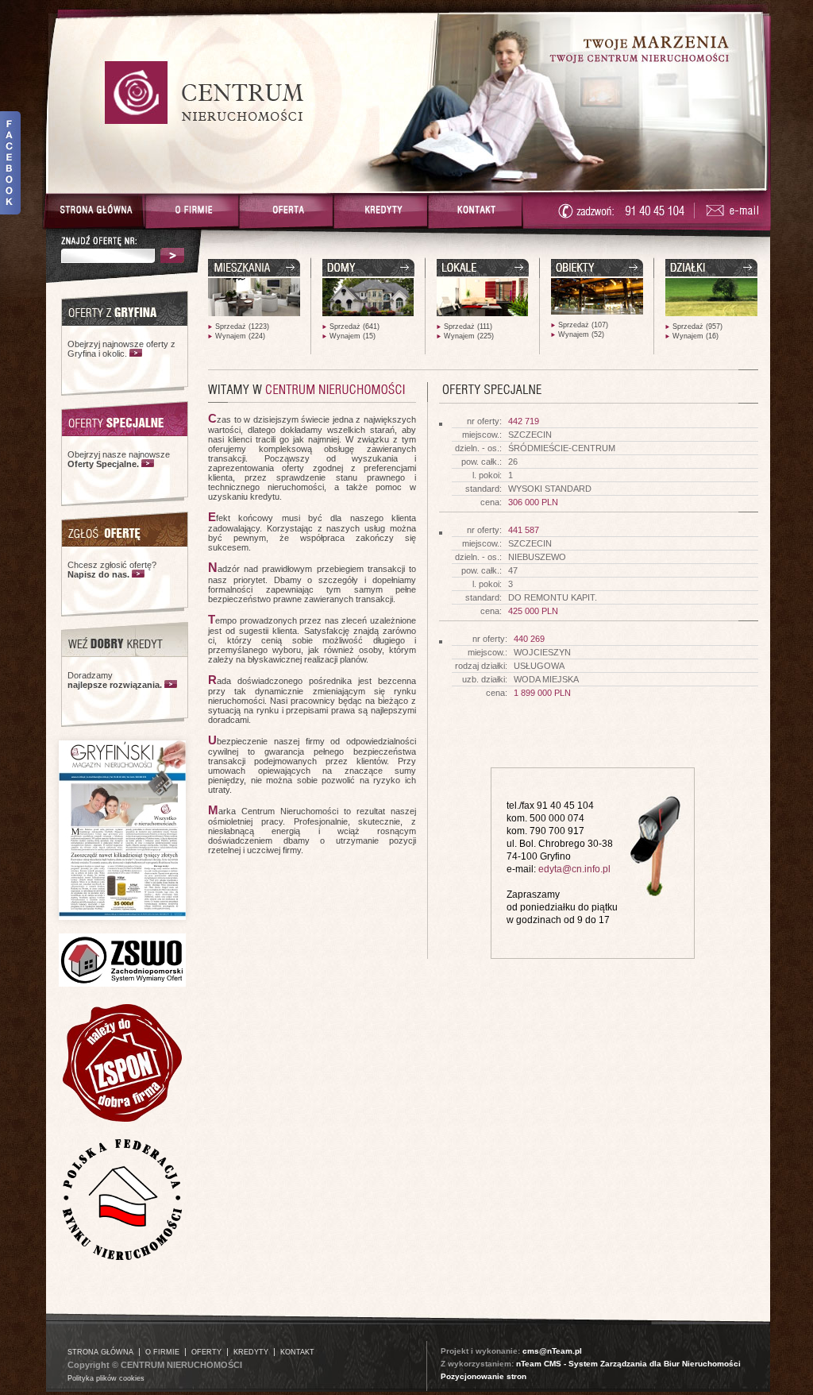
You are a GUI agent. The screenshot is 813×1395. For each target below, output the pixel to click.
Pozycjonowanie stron (483, 1376)
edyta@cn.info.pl (574, 869)
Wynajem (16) (695, 336)
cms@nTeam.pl (552, 1351)
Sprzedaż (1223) (242, 326)
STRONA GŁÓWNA (100, 1352)
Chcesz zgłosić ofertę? (111, 569)
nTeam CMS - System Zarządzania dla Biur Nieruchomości (628, 1363)
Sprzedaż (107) (583, 325)
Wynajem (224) (240, 336)
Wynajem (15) (352, 336)
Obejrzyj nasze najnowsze (118, 459)
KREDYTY (250, 1352)
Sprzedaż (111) (468, 326)
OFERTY (206, 1352)
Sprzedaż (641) (354, 326)
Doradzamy (114, 680)
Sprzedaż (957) (697, 326)
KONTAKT (297, 1352)
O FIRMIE (162, 1352)
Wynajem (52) (581, 334)
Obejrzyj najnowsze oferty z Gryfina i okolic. (121, 348)
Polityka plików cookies (105, 1378)
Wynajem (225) (469, 336)
